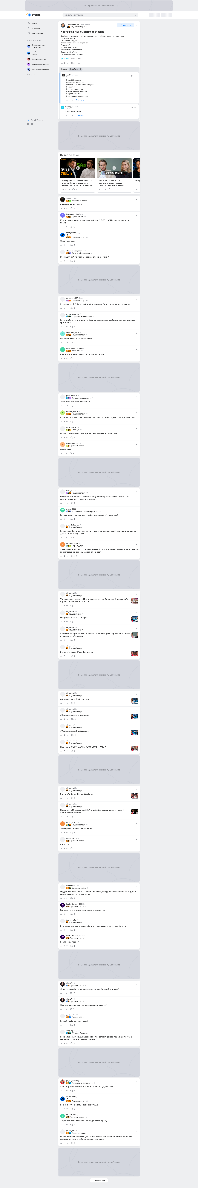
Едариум (75, 430)
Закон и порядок (79, 1133)
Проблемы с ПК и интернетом (85, 511)
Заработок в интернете (82, 1083)
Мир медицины (78, 546)
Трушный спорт (78, 27)
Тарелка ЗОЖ (77, 217)
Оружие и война (79, 888)
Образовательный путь (82, 316)
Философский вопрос (81, 398)
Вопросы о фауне (79, 201)
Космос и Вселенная (81, 253)
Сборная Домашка (80, 1033)
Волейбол (76, 351)
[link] (77, 175)
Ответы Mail (77, 1017)
